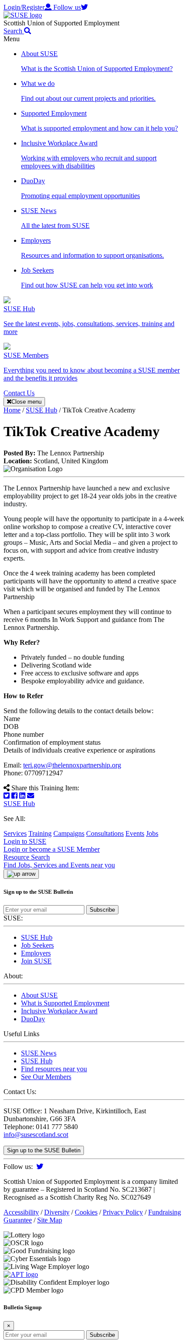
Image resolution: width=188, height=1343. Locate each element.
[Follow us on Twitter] (39, 1166)
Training (40, 833)
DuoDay (33, 1019)
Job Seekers (37, 945)
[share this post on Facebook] (14, 795)
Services (15, 833)
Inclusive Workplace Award (59, 1011)
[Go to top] (21, 874)
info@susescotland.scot (35, 1134)
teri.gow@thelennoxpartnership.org (72, 765)
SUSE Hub (19, 803)
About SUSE (39, 995)
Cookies (86, 1212)
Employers (36, 953)
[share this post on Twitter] (6, 795)
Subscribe (102, 909)
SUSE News (38, 1053)
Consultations (105, 833)
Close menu (26, 401)
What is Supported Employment (65, 1003)
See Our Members (46, 1076)
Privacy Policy (123, 1212)
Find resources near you (54, 1069)
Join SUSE (36, 961)
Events (134, 833)
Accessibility (21, 1212)
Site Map (49, 1220)
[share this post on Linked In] (22, 795)
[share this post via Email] (30, 795)
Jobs (152, 833)
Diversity (57, 1212)
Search (13, 31)
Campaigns (68, 833)
